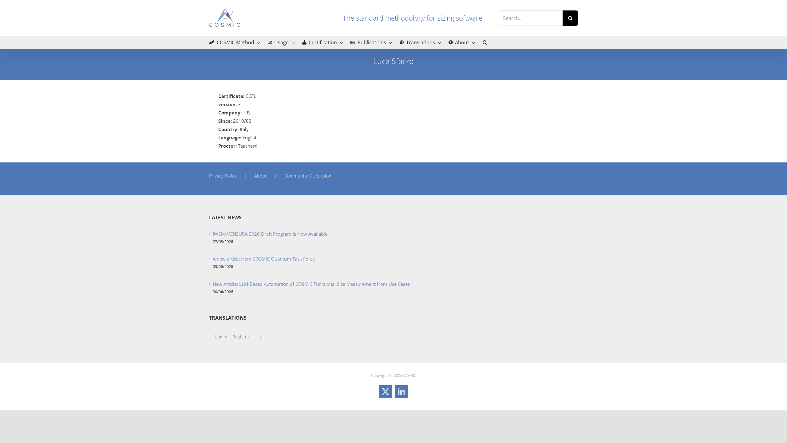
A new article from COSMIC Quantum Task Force (264, 259)
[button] (485, 42)
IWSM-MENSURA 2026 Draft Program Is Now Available (270, 234)
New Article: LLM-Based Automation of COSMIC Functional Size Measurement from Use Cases (311, 284)
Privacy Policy (222, 176)
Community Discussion (307, 176)
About (260, 176)
